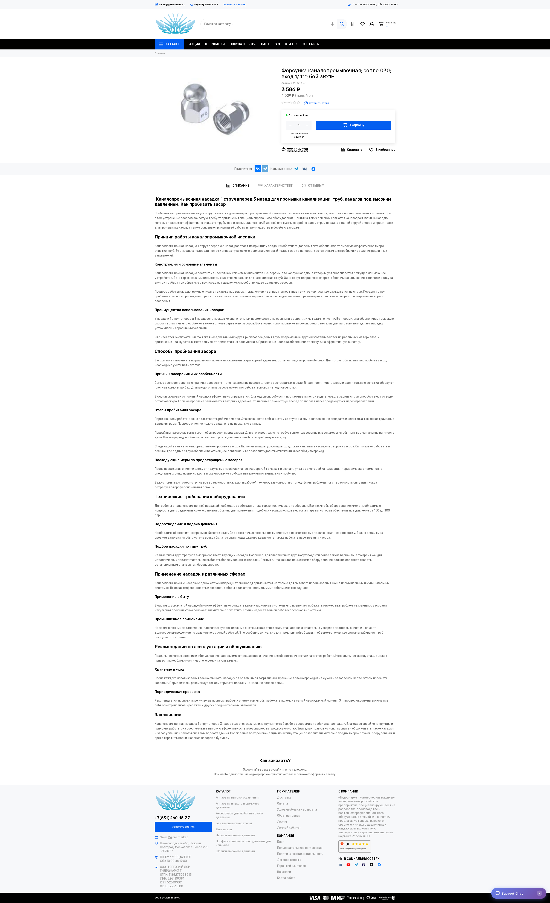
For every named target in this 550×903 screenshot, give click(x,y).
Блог (280, 842)
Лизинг (282, 821)
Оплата (282, 803)
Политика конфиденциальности (300, 854)
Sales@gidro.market (174, 837)
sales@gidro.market (172, 4)
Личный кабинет (289, 827)
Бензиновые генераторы (234, 823)
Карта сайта (286, 878)
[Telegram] (265, 168)
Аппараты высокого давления (237, 797)
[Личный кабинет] (372, 24)
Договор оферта (289, 860)
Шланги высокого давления (235, 851)
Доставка (284, 797)
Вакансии (284, 872)
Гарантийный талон (291, 866)
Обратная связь (288, 815)
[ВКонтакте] (258, 168)
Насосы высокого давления (235, 835)
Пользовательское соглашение (299, 848)
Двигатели (224, 829)
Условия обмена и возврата (297, 809)
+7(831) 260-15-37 (172, 817)
